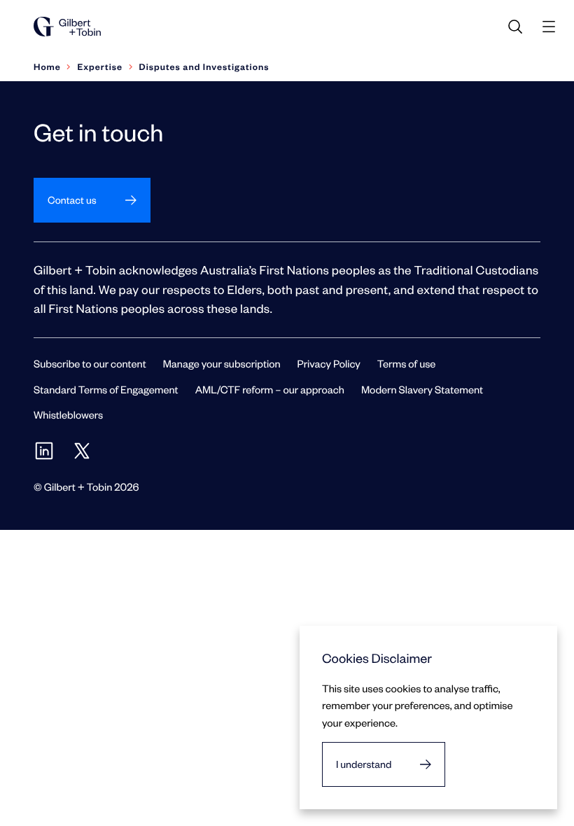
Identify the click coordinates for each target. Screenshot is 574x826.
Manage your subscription (222, 363)
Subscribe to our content (90, 363)
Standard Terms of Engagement (106, 389)
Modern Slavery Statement (422, 389)
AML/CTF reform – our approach (269, 389)
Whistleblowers (68, 414)
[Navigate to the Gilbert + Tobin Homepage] (67, 26)
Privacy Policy (329, 363)
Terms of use (406, 363)
